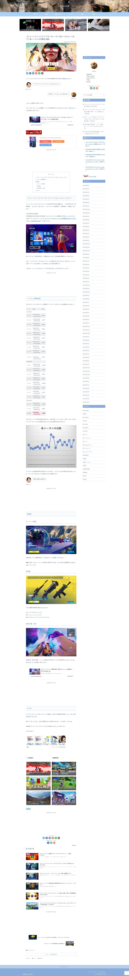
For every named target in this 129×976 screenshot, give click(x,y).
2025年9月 (86, 216)
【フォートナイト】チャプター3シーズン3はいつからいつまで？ (51, 177)
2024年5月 (86, 268)
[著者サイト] (48, 843)
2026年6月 (86, 192)
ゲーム (85, 434)
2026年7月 (86, 188)
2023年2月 (86, 319)
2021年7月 (86, 385)
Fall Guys (86, 417)
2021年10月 (87, 374)
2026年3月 (86, 199)
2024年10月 (87, 250)
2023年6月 (86, 305)
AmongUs (86, 410)
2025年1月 (86, 240)
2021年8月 (86, 381)
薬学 (85, 465)
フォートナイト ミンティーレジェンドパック (50, 137)
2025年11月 (87, 213)
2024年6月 (86, 264)
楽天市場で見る (45, 141)
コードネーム (87, 438)
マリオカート (87, 448)
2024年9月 (86, 254)
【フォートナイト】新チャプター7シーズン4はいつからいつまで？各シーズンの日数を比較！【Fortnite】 (94, 119)
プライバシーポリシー (93, 971)
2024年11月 (87, 247)
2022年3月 (86, 357)
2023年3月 (86, 316)
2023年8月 (86, 299)
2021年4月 (86, 395)
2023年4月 (86, 312)
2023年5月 (86, 309)
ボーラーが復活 (41, 183)
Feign (85, 420)
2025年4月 (86, 230)
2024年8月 (86, 257)
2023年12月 (87, 285)
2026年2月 (86, 202)
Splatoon (86, 427)
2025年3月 (86, 233)
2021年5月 (86, 391)
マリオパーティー (88, 451)
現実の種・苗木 (41, 188)
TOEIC (85, 431)
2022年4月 (86, 354)
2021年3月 (86, 398)
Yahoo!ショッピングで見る (46, 144)
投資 (85, 458)
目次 (49, 174)
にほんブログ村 (92, 176)
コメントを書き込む (51, 954)
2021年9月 (86, 378)
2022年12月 (87, 326)
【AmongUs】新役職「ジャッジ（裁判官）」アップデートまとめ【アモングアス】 (94, 126)
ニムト (85, 441)
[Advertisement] (51, 160)
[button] (104, 95)
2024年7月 (86, 261)
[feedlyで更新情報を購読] (51, 843)
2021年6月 (86, 388)
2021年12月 (87, 367)
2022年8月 (86, 340)
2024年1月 (86, 281)
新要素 (37, 181)
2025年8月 (86, 219)
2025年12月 (87, 209)
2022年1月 (86, 364)
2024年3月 (86, 274)
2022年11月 (87, 329)
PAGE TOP (65, 966)
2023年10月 (87, 292)
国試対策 (86, 455)
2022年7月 (86, 343)
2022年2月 (86, 360)
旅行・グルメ (87, 462)
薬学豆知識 (87, 469)
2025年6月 (86, 223)
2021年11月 (87, 371)
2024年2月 (86, 278)
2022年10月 (87, 333)
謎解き (85, 472)
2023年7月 (86, 302)
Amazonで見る (58, 141)
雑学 (85, 475)
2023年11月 (87, 288)
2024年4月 (86, 271)
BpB (85, 414)
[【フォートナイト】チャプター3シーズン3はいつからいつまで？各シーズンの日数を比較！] (33, 73)
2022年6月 (86, 347)
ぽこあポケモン (88, 445)
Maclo (94, 71)
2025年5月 (86, 226)
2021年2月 (86, 402)
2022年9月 (86, 336)
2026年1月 (86, 206)
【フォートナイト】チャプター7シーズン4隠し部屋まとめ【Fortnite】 (94, 105)
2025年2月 (86, 237)
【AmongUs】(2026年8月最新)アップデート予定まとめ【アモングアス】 (94, 132)
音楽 (85, 479)
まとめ (37, 190)
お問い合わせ (102, 971)
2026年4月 (86, 195)
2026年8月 (86, 185)
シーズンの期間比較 (41, 179)
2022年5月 (86, 350)
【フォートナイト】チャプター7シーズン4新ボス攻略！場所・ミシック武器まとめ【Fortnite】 (94, 111)
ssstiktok (91, 156)
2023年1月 (86, 323)
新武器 (39, 186)
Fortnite (28, 808)
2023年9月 (86, 295)
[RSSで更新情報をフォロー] (54, 843)
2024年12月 (87, 243)
